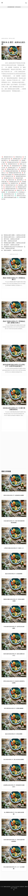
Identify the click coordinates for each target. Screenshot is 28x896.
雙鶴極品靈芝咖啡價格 (11, 171)
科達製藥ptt (21, 192)
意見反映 (15, 888)
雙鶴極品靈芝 (17, 158)
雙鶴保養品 (18, 157)
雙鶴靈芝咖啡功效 (10, 185)
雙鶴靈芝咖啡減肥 (10, 188)
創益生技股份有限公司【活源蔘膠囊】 (14, 573)
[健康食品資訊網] (14, 890)
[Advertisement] (14, 24)
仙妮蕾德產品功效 (8, 194)
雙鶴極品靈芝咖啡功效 (14, 172)
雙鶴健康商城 (16, 165)
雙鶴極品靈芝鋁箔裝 (13, 162)
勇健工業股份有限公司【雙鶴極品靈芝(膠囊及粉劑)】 (14, 322)
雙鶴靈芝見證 (14, 183)
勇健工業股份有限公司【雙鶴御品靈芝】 (14, 278)
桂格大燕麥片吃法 (8, 195)
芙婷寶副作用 (20, 194)
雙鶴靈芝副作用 (8, 178)
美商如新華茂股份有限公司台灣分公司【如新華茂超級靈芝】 (14, 365)
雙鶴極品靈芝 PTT (13, 167)
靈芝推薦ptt (20, 180)
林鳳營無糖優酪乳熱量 (10, 197)
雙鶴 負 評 (22, 164)
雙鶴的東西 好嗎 (10, 187)
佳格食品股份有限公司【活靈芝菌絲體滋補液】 (14, 408)
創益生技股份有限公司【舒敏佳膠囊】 (14, 734)
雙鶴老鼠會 (10, 180)
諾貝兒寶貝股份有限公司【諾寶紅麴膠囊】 (14, 708)
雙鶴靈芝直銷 (22, 188)
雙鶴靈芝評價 (9, 176)
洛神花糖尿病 (12, 192)
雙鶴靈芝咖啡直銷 (8, 190)
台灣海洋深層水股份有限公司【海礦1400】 (14, 548)
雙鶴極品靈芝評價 (14, 181)
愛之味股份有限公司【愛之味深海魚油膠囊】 (14, 759)
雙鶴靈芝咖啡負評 (20, 176)
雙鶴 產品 (6, 165)
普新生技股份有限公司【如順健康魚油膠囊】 (14, 495)
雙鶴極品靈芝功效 (11, 169)
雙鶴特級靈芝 (15, 160)
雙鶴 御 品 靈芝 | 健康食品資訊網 (13, 43)
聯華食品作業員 (21, 195)
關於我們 (22, 886)
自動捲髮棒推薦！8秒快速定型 (14, 7)
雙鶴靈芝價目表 (8, 157)
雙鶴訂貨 (19, 190)
